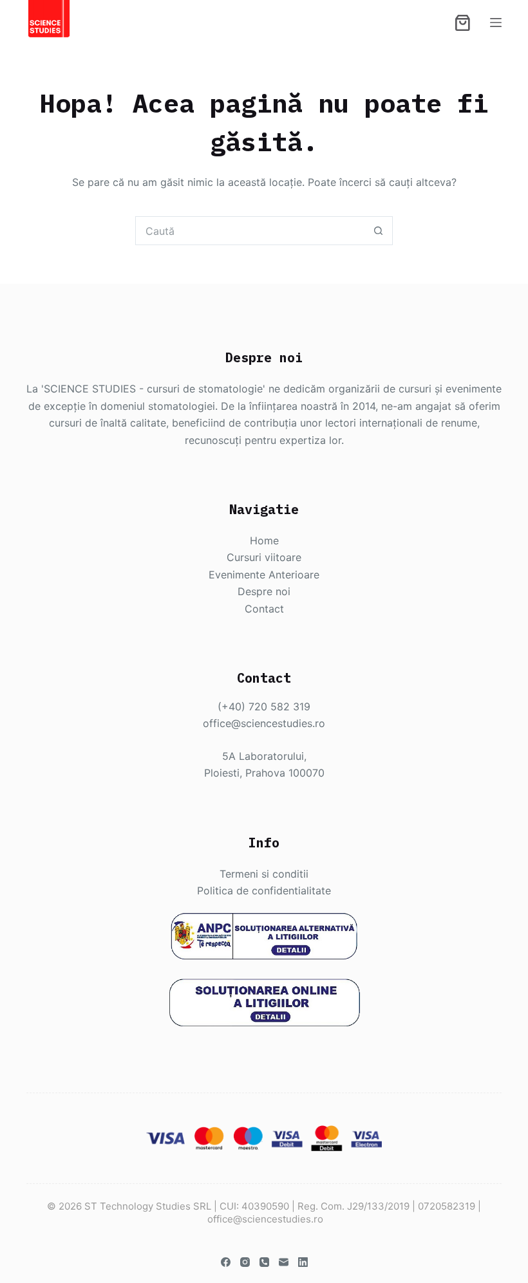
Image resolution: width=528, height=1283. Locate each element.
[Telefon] (264, 1262)
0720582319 (446, 1206)
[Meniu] (496, 22)
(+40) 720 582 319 (264, 706)
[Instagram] (245, 1262)
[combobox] (250, 230)
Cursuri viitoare (264, 557)
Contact (264, 608)
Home (264, 540)
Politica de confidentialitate (264, 890)
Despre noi (264, 591)
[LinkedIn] (303, 1262)
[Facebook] (226, 1262)
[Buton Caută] (378, 231)
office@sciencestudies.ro (264, 723)
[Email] (283, 1262)
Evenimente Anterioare (264, 574)
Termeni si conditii (264, 873)
